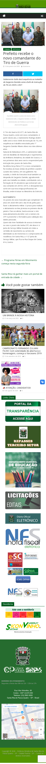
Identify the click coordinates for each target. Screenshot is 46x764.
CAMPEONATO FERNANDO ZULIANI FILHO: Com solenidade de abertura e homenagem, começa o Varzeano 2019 (22, 351)
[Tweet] (32, 73)
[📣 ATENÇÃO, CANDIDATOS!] (11, 362)
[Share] (13, 73)
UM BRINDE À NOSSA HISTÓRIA (18, 315)
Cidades (7, 49)
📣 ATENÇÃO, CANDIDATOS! (17, 387)
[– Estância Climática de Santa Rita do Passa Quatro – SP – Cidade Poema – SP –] (4, 15)
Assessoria (26, 66)
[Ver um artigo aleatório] (42, 15)
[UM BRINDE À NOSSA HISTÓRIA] (22, 290)
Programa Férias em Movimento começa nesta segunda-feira (19, 262)
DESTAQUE (16, 49)
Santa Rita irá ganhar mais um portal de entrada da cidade (21, 275)
